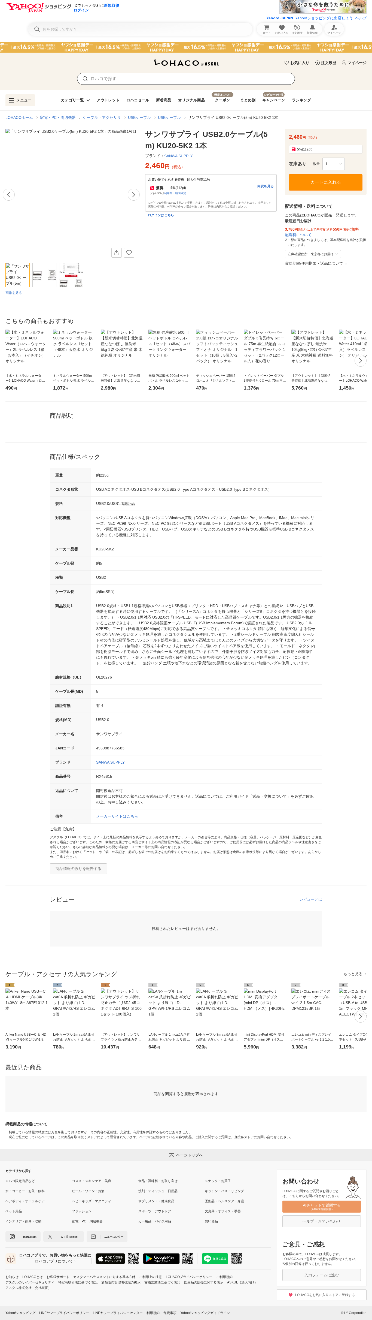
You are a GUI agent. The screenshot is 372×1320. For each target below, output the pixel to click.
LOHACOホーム (19, 117)
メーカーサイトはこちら (117, 816)
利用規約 (153, 1313)
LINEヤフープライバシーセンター (118, 1313)
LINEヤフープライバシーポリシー (64, 1313)
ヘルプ (361, 18)
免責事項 (169, 1313)
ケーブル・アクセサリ (102, 117)
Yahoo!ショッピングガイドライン (205, 1313)
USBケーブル (139, 117)
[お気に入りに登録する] (129, 253)
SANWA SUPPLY (110, 762)
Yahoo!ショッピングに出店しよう (324, 18)
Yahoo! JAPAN (279, 18)
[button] (333, 164)
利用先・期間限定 (175, 193)
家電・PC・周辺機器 (58, 117)
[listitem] (38, 1181)
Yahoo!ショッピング (20, 1313)
